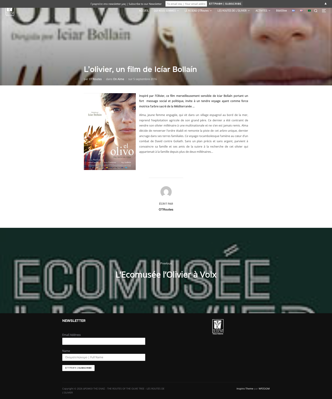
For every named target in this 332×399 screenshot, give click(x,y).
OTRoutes (95, 79)
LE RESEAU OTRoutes (197, 10)
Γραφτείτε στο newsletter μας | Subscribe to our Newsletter (126, 4)
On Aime (118, 79)
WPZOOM (264, 388)
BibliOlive (281, 10)
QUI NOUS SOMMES (165, 10)
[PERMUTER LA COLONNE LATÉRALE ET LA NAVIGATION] (325, 10)
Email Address (71, 335)
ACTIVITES (261, 10)
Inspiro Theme (245, 388)
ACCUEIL (144, 10)
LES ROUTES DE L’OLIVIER (232, 10)
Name (66, 351)
